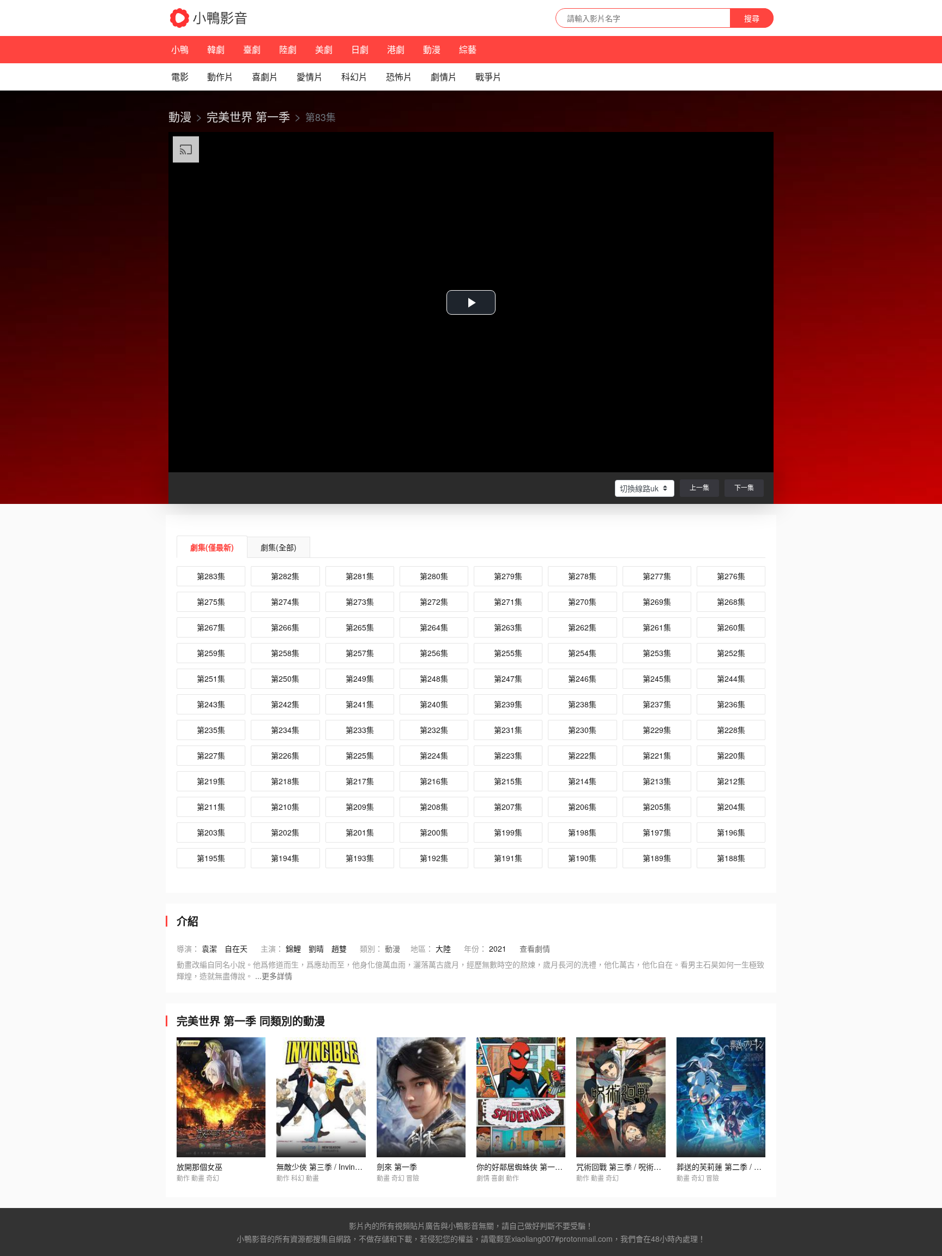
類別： (371, 948)
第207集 (508, 806)
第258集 (285, 652)
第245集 (657, 678)
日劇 (360, 49)
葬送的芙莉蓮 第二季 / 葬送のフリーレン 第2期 (757, 1166)
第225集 (360, 755)
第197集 (657, 832)
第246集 (582, 678)
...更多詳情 (273, 975)
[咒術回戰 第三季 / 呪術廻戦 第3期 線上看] (620, 1097)
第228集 (731, 729)
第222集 (582, 755)
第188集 (731, 857)
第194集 (285, 857)
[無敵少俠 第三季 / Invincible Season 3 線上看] (320, 1097)
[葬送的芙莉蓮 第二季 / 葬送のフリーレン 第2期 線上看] (721, 1097)
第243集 (211, 704)
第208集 (434, 806)
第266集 (285, 627)
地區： (421, 948)
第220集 (731, 755)
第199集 (508, 832)
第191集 (508, 857)
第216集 (434, 781)
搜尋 (751, 18)
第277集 (657, 575)
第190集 (582, 857)
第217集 (360, 781)
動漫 (431, 49)
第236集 (731, 704)
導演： (188, 948)
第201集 (360, 832)
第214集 (582, 781)
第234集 (285, 729)
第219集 (211, 781)
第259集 (211, 652)
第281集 (360, 575)
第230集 (582, 729)
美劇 (324, 49)
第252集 (731, 652)
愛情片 (310, 76)
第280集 (434, 575)
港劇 (395, 49)
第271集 (508, 601)
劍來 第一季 (397, 1166)
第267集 (211, 627)
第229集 (657, 729)
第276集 (731, 575)
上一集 (699, 487)
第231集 (508, 729)
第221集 (657, 755)
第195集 (211, 857)
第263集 (508, 627)
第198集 (582, 832)
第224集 (434, 755)
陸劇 (288, 49)
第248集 (434, 678)
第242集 (285, 704)
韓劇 (216, 49)
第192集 (434, 857)
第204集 (731, 806)
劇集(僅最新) (212, 547)
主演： (272, 948)
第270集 (582, 601)
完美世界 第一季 (248, 116)
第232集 (434, 729)
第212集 (731, 781)
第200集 (434, 832)
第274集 (285, 601)
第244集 (731, 678)
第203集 (211, 832)
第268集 (731, 601)
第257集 (360, 652)
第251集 (211, 678)
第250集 (285, 678)
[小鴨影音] (209, 18)
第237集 (657, 704)
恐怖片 (399, 76)
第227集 (211, 755)
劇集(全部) (279, 547)
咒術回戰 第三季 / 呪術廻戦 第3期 (633, 1166)
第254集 (582, 652)
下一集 (744, 487)
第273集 (360, 601)
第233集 (360, 729)
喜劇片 (265, 76)
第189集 (657, 857)
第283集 (211, 575)
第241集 (360, 704)
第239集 (508, 704)
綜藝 (467, 49)
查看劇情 (535, 948)
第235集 (211, 729)
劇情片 (444, 76)
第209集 (360, 806)
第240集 (434, 704)
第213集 (657, 781)
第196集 (731, 832)
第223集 (508, 755)
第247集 (508, 678)
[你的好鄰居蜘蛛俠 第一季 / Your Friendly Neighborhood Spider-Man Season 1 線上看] (520, 1097)
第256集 (434, 652)
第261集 (657, 627)
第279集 (508, 575)
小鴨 (180, 49)
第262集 (582, 627)
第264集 (434, 627)
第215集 (508, 781)
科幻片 (354, 76)
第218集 (285, 781)
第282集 (285, 575)
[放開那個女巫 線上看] (221, 1097)
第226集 (285, 755)
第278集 (582, 575)
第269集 (657, 601)
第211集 (211, 806)
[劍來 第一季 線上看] (421, 1097)
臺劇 (252, 49)
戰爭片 (488, 76)
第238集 (582, 704)
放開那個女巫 (199, 1166)
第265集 (360, 627)
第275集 (211, 601)
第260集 (731, 627)
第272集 (434, 601)
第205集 (657, 806)
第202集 (285, 832)
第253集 (657, 652)
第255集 (508, 652)
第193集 (360, 857)
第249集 (360, 678)
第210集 (285, 806)
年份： (475, 948)
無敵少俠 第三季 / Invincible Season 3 (341, 1166)
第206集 (582, 806)
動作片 (220, 76)
